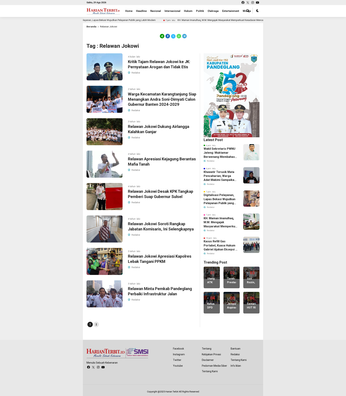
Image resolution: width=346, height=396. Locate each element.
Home (128, 11)
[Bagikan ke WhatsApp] (179, 36)
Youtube (178, 365)
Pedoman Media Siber (214, 365)
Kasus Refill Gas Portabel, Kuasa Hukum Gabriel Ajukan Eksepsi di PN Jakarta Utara (221, 246)
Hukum (188, 11)
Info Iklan (236, 365)
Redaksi (235, 354)
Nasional (155, 11)
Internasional (172, 11)
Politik (200, 11)
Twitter (177, 360)
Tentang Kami (210, 371)
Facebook (178, 348)
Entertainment (230, 11)
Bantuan (235, 348)
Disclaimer (208, 360)
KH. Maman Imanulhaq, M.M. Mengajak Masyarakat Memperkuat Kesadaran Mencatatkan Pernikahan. (214, 20)
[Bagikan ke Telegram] (184, 36)
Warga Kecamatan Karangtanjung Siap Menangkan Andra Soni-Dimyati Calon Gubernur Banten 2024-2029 (162, 99)
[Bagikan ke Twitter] (173, 36)
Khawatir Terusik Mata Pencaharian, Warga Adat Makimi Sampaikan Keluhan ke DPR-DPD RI (220, 176)
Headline (141, 11)
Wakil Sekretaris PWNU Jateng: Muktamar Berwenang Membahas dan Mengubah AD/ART (219, 153)
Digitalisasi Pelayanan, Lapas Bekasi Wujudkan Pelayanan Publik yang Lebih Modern (96, 20)
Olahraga (213, 11)
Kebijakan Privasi (211, 354)
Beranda (91, 26)
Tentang (206, 348)
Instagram (179, 354)
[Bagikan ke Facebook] (167, 36)
